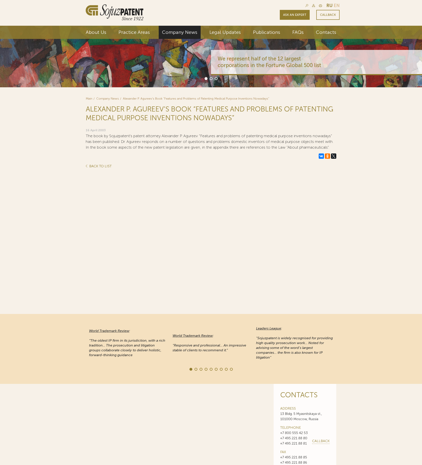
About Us (96, 32)
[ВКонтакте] (321, 156)
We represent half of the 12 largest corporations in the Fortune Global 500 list (269, 61)
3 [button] (216, 78)
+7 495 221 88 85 (293, 457)
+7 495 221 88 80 (293, 438)
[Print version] (320, 5)
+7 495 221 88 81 (293, 443)
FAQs (298, 32)
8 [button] (226, 369)
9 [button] (231, 369)
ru (329, 5)
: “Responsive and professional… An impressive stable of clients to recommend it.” (209, 343)
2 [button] (211, 78)
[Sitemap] (313, 5)
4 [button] (206, 369)
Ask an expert (294, 15)
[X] (333, 156)
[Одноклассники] (327, 156)
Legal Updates (225, 32)
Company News (179, 32)
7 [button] (221, 369)
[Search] (306, 5)
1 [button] (206, 78)
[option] (211, 56)
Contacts (326, 32)
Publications (266, 32)
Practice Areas (134, 32)
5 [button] (211, 369)
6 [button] (216, 369)
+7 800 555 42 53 (294, 433)
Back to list (100, 166)
